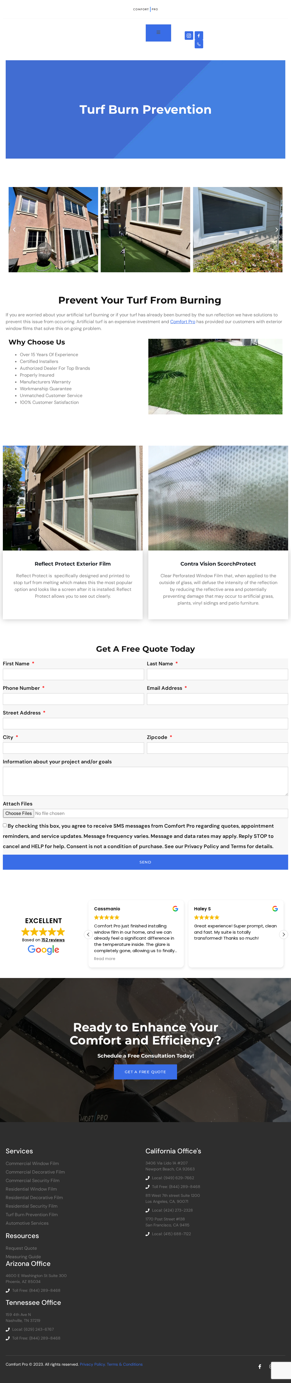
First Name (17, 663)
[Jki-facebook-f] (199, 35)
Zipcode (158, 737)
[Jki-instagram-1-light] (189, 35)
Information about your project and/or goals (57, 761)
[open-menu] (158, 33)
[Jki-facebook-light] (259, 1366)
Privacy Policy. (93, 1364)
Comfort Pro (182, 322)
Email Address (165, 688)
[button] (14, 229)
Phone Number (22, 688)
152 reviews (53, 940)
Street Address (22, 712)
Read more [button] (104, 959)
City (8, 737)
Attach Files (17, 803)
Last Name (160, 663)
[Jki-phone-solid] (199, 44)
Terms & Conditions (125, 1364)
